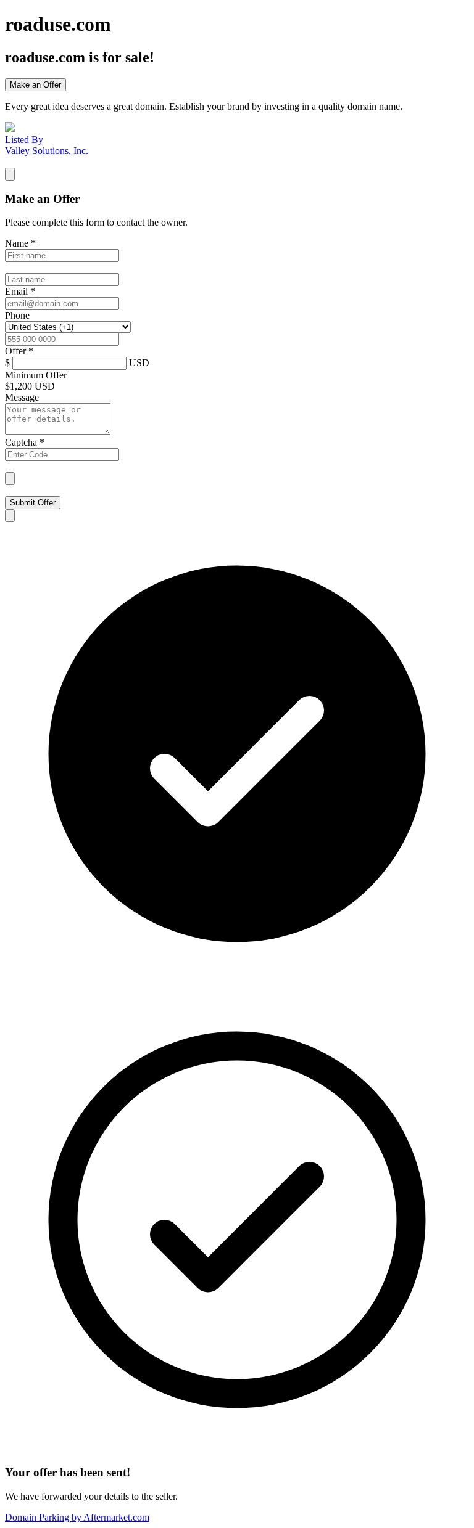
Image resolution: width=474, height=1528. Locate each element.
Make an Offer (35, 84)
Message (22, 397)
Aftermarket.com (77, 1517)
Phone (17, 315)
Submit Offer (33, 502)
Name (20, 243)
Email (20, 291)
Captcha (24, 442)
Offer (19, 351)
